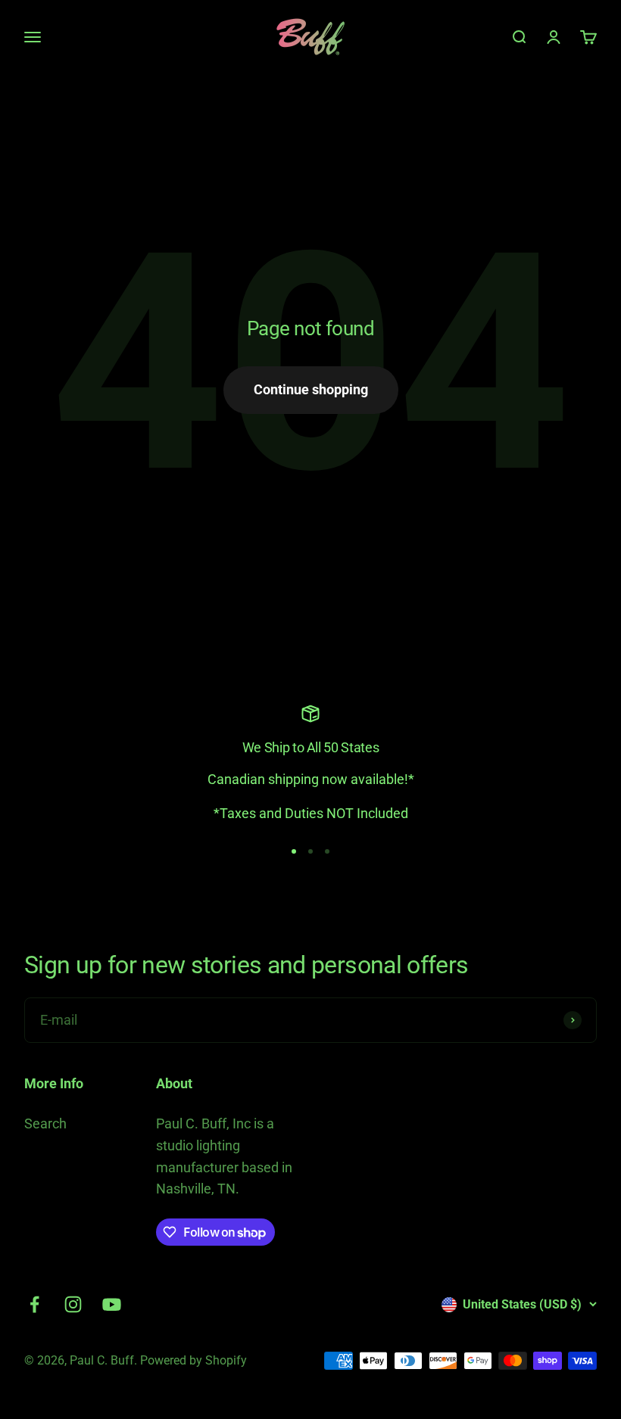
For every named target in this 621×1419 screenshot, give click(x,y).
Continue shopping (311, 389)
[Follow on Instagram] (73, 1304)
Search (45, 1123)
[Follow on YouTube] (111, 1304)
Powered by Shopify (193, 1360)
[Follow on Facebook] (34, 1304)
